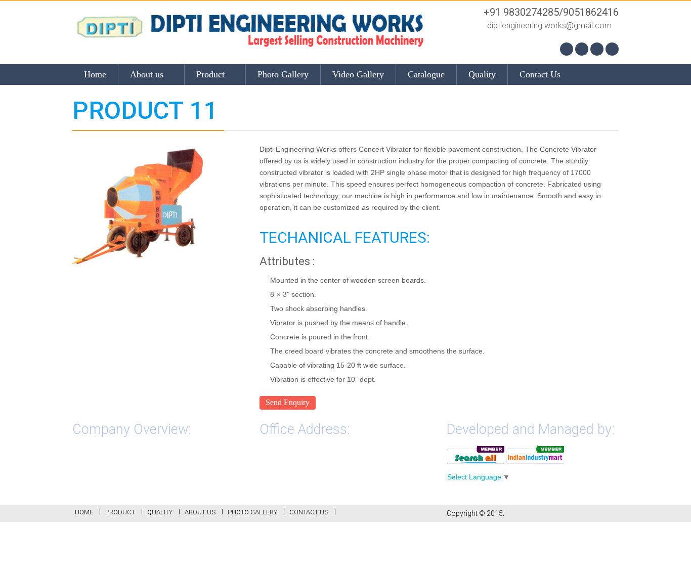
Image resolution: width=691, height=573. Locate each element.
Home (95, 74)
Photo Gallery (283, 74)
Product (211, 74)
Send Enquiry (288, 402)
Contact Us (540, 74)
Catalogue (426, 74)
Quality (482, 74)
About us (148, 74)
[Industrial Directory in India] (535, 454)
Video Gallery (358, 74)
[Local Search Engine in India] (475, 454)
